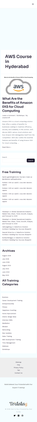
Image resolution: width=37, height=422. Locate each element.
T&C (18, 370)
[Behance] (18, 416)
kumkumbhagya (7, 238)
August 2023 (6, 265)
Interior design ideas (9, 317)
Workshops (6, 349)
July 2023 (5, 268)
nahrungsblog (7, 227)
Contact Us (18, 373)
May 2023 (5, 275)
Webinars (5, 346)
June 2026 (6, 262)
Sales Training (7, 336)
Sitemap (18, 362)
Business (5, 297)
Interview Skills (7, 320)
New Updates (7, 333)
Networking (6, 330)
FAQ (18, 365)
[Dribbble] (22, 416)
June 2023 (5, 272)
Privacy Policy (18, 367)
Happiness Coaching (9, 310)
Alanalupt (5, 211)
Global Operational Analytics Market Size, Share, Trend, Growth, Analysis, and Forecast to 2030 (17, 214)
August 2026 (6, 255)
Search (4, 157)
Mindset (5, 326)
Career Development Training (12, 300)
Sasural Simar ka (8, 232)
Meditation (6, 323)
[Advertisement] (18, 28)
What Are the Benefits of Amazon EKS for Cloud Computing (17, 105)
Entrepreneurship (8, 303)
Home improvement (9, 313)
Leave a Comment (8, 115)
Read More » (6, 147)
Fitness (4, 307)
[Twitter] (15, 416)
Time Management (8, 343)
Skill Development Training (11, 339)
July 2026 (5, 259)
